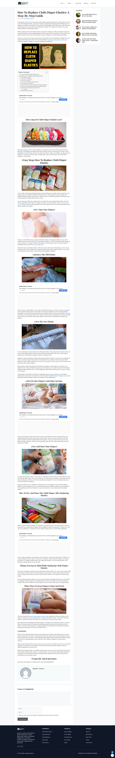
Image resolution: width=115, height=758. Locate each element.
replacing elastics (65, 369)
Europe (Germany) (46, 734)
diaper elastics (24, 149)
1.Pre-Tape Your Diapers (26, 77)
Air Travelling (67, 739)
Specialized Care (68, 737)
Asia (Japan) (45, 739)
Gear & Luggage (67, 731)
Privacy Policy (89, 742)
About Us (86, 3)
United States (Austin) (47, 731)
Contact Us (93, 3)
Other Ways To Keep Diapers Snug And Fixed (30, 87)
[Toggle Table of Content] (45, 72)
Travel (61, 3)
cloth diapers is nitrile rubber (51, 361)
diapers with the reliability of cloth (54, 374)
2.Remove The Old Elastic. (26, 78)
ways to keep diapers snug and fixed (39, 616)
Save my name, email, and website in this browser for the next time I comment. (39, 715)
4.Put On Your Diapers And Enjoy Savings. (29, 81)
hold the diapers (48, 572)
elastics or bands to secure (51, 619)
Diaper (69, 3)
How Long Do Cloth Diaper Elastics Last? (30, 74)
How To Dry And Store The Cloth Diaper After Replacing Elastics (34, 84)
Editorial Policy (89, 734)
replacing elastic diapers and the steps (57, 39)
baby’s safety (37, 244)
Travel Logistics (67, 734)
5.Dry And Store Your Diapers (27, 83)
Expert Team (88, 737)
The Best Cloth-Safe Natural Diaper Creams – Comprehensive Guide (90, 40)
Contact (87, 739)
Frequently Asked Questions (27, 90)
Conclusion (25, 89)
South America (45, 742)
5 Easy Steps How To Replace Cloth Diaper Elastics (31, 76)
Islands (65, 742)
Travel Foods (78, 3)
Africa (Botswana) (46, 737)
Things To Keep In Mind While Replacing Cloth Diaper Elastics (33, 86)
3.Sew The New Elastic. (26, 80)
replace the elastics (65, 310)
